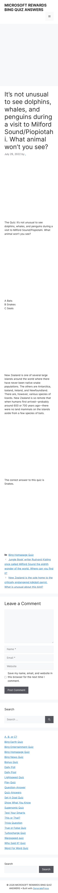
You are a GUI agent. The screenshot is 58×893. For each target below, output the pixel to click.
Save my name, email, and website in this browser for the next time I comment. (30, 677)
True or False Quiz (15, 827)
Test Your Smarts (14, 812)
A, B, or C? (10, 736)
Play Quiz (10, 782)
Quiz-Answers (12, 792)
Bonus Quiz (11, 762)
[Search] (49, 719)
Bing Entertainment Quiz (18, 746)
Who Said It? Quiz (15, 843)
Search (8, 863)
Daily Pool (10, 772)
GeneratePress (41, 888)
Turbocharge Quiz (15, 833)
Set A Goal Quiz (13, 797)
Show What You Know (17, 802)
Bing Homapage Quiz (21, 554)
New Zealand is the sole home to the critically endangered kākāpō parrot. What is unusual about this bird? (28, 582)
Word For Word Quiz (16, 848)
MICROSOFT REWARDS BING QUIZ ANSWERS (25, 7)
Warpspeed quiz (14, 838)
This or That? (12, 817)
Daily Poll (9, 767)
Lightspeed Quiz (14, 777)
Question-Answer (14, 787)
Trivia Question (13, 822)
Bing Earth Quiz (13, 741)
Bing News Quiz (13, 757)
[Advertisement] (29, 56)
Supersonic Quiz (14, 807)
